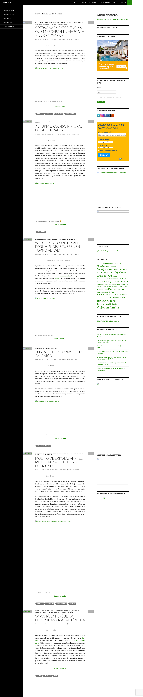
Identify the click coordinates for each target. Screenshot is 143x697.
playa (55, 675)
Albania (99, 264)
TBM (57, 278)
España (118, 272)
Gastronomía (104, 2)
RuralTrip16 (59, 113)
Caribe (39, 675)
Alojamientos (40, 22)
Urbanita (113, 304)
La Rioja (108, 282)
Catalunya (113, 266)
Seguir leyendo (60, 224)
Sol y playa (56, 612)
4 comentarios (74, 359)
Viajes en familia (46, 454)
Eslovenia (110, 272)
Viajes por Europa (8, 10)
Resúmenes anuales (102, 292)
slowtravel (41, 231)
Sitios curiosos (71, 113)
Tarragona (99, 298)
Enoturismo (51, 22)
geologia (49, 113)
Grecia (46, 348)
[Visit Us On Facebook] (105, 115)
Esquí (124, 272)
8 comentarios (74, 39)
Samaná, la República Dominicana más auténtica (60, 618)
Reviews (111, 292)
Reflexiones (54, 121)
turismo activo (65, 276)
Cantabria (107, 266)
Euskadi (44, 239)
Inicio (76, 2)
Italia (104, 282)
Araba (120, 264)
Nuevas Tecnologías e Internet (112, 284)
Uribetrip (72, 603)
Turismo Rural (61, 24)
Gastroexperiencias (48, 453)
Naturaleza (78, 22)
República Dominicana (43, 612)
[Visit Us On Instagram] (102, 115)
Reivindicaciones (102, 290)
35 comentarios (74, 624)
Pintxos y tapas (112, 286)
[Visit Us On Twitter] (98, 115)
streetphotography (44, 445)
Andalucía (115, 264)
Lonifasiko (7, 2)
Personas (45, 24)
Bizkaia (38, 239)
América (38, 611)
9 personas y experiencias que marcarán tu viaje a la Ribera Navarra (59, 31)
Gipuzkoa (123, 278)
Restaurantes (116, 289)
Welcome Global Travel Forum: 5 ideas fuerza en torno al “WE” (57, 246)
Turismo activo (67, 612)
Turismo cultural (71, 453)
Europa (100, 275)
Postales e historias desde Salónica (59, 354)
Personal (99, 286)
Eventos (50, 239)
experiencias (50, 603)
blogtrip (40, 113)
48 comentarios (74, 134)
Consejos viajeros (48, 611)
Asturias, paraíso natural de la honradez (58, 128)
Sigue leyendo (60, 106)
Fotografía (39, 348)
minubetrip (47, 675)
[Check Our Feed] (112, 115)
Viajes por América (8, 14)
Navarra (38, 24)
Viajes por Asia (7, 22)
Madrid (114, 282)
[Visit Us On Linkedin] (109, 115)
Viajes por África (8, 18)
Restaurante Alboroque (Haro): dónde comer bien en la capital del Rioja (111, 358)
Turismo (53, 24)
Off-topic (125, 284)
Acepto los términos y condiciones (109, 98)
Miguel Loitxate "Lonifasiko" (56, 39)
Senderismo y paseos (107, 294)
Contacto (122, 2)
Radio (114, 2)
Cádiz (116, 269)
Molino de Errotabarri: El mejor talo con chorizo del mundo (58, 462)
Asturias (38, 121)
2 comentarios (74, 254)
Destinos (123, 269)
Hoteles (70, 22)
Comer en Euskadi (8, 26)
